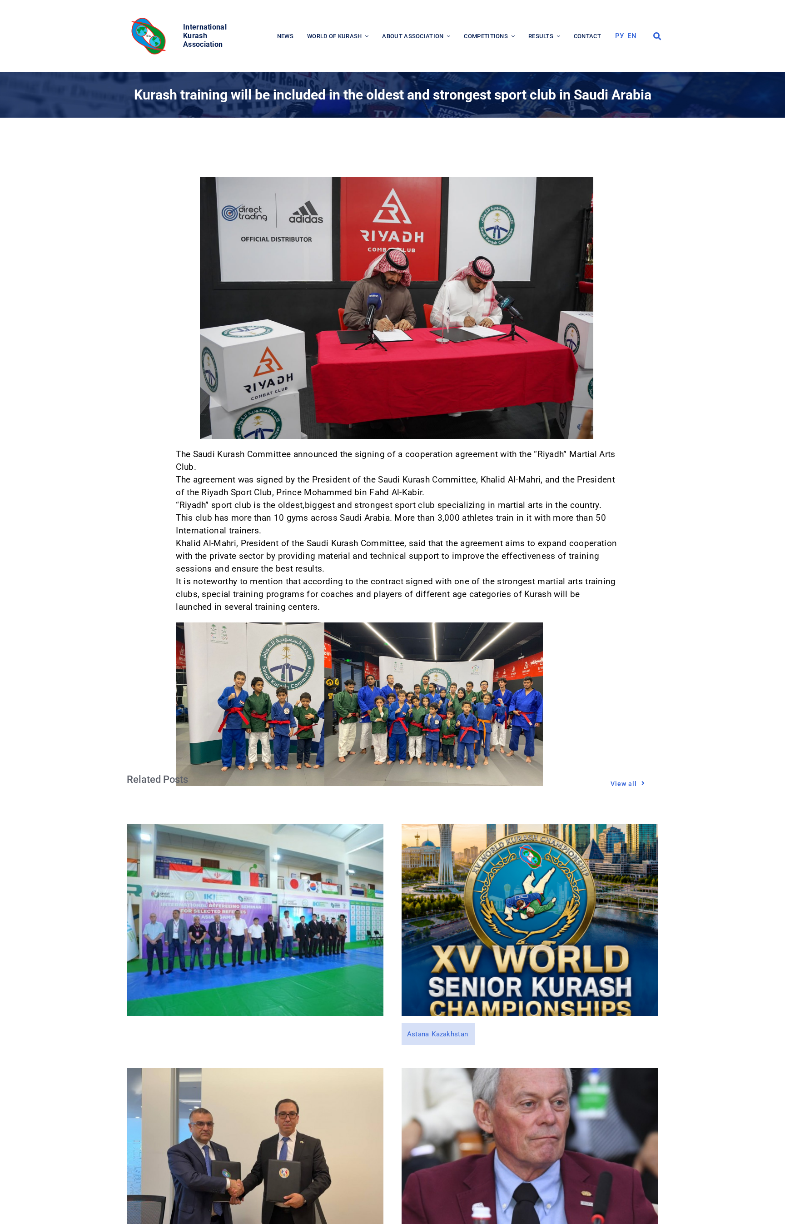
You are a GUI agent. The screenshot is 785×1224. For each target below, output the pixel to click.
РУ (619, 36)
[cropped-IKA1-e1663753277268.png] (149, 20)
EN (631, 36)
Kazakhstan (450, 1034)
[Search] (657, 36)
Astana (418, 1034)
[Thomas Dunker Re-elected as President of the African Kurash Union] (530, 1074)
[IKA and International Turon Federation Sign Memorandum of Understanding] (255, 1074)
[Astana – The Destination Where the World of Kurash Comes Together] (530, 830)
